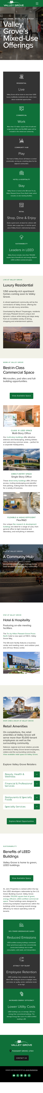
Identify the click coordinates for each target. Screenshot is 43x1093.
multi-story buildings (15, 437)
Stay (21, 185)
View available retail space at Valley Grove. (20, 754)
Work (21, 121)
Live (21, 89)
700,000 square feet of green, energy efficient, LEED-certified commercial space (20, 899)
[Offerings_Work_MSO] (21, 416)
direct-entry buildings (17, 480)
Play (21, 153)
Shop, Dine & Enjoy (21, 217)
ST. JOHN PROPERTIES (30, 1070)
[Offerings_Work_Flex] (21, 503)
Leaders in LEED (21, 249)
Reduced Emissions (21, 937)
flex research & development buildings (19, 525)
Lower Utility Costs (21, 1006)
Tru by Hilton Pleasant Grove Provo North (19, 634)
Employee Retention (21, 971)
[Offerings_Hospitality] (21, 662)
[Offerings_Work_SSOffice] (21, 459)
